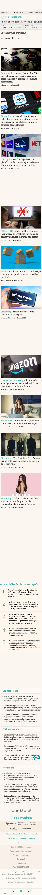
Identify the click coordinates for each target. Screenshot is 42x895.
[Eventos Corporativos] (23, 824)
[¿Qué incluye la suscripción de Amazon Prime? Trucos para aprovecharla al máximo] (21, 366)
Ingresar (38, 893)
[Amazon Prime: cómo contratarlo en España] (21, 297)
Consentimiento (21, 863)
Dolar (12, 893)
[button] (36, 758)
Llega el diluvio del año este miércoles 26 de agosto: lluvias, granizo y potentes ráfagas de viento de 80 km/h (23, 593)
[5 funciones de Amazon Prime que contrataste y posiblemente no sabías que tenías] (21, 257)
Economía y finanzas (23, 22)
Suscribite (34, 834)
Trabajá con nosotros (21, 843)
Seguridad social (17, 13)
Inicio (21, 893)
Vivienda (38, 13)
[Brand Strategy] (33, 824)
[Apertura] (10, 823)
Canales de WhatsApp (20, 834)
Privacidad (21, 859)
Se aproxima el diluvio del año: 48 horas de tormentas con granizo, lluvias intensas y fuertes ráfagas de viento (23, 632)
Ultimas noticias (7, 22)
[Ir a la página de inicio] (11, 17)
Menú (4, 893)
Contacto (7, 834)
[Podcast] (15, 828)
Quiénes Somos (12, 838)
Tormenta (4, 13)
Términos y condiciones (21, 855)
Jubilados (29, 13)
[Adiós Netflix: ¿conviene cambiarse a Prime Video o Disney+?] (21, 406)
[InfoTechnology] (27, 829)
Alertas (29, 893)
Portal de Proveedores (27, 838)
